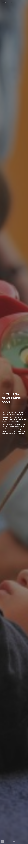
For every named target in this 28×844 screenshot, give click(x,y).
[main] (14, 398)
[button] (14, 841)
